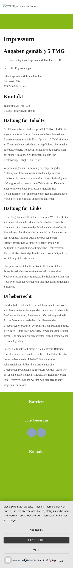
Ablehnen (37, 530)
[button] (39, 21)
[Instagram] (41, 432)
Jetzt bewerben (36, 420)
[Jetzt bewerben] (36, 409)
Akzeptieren (37, 540)
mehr (36, 550)
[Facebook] (31, 432)
